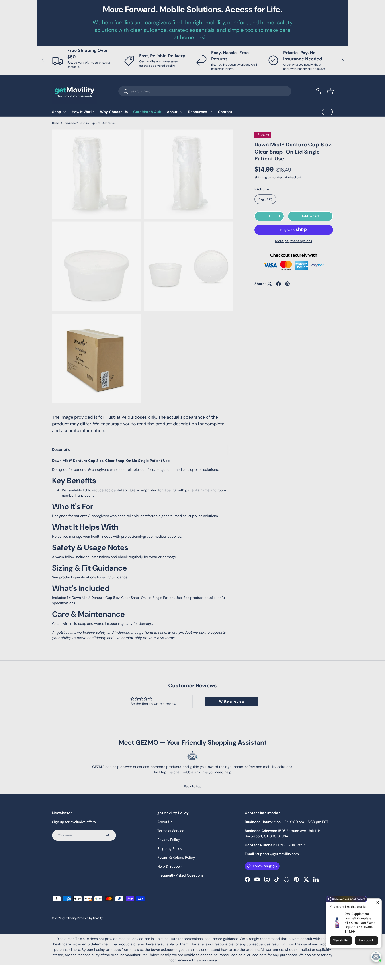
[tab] (62, 450)
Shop (56, 111)
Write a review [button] (231, 701)
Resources (197, 111)
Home (55, 123)
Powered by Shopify (90, 918)
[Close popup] (377, 902)
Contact (225, 111)
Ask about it (366, 940)
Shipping (260, 177)
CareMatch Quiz (147, 111)
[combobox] (204, 91)
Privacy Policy (168, 839)
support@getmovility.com (277, 854)
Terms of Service (170, 830)
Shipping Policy (169, 848)
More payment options (293, 241)
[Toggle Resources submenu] (210, 111)
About (172, 111)
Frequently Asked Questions (180, 875)
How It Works (83, 111)
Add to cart (310, 216)
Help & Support (169, 866)
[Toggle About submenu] (181, 111)
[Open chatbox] (376, 956)
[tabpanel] (142, 549)
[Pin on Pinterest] (287, 283)
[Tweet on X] (269, 283)
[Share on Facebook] (278, 283)
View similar (340, 940)
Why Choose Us (114, 111)
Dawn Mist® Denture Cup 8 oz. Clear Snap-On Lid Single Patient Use (90, 123)
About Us (164, 822)
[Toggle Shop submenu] (64, 111)
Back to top (192, 786)
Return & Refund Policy (176, 857)
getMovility (69, 918)
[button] (330, 91)
